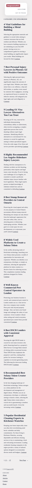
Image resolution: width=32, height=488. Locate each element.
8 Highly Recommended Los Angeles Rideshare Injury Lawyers (16, 157)
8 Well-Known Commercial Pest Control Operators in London (14, 289)
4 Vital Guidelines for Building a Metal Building (14, 27)
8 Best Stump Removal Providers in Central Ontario (15, 200)
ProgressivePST (10, 469)
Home (4, 484)
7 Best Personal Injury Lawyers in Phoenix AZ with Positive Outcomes (15, 70)
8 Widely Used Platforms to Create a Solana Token (14, 243)
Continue (17, 59)
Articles (5, 478)
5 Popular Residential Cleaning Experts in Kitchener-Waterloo (15, 418)
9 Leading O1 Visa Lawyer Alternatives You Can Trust (14, 112)
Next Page (24, 460)
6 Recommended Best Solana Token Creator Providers (15, 376)
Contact (5, 481)
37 (10, 460)
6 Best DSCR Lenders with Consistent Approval (15, 333)
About (5, 475)
